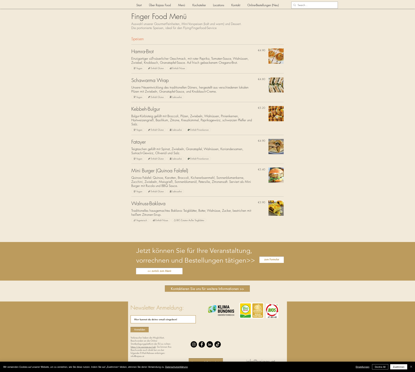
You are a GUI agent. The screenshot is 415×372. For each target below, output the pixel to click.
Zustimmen (398, 366)
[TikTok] (217, 344)
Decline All (380, 366)
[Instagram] (194, 344)
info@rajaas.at (137, 356)
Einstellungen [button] (362, 366)
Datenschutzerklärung (176, 366)
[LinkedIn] (210, 344)
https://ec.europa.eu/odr (143, 346)
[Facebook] (202, 344)
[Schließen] (411, 366)
